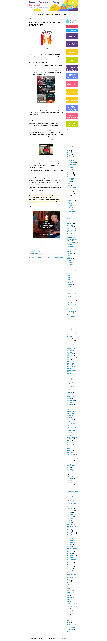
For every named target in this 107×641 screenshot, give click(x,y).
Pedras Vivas (70, 478)
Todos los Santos (71, 592)
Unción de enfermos (72, 603)
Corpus (69, 277)
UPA (68, 609)
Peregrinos (70, 494)
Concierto (69, 260)
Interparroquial (71, 357)
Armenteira (70, 173)
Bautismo (69, 191)
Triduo (68, 599)
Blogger (74, 638)
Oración (69, 450)
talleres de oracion (72, 585)
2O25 (68, 151)
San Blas (69, 544)
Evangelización (71, 327)
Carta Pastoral (71, 211)
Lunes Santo (70, 396)
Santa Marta (70, 566)
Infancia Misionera (72, 344)
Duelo (68, 298)
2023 (34, 253)
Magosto (69, 398)
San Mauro (70, 551)
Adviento (69, 160)
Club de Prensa (71, 242)
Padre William (70, 456)
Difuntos (69, 291)
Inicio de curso (71, 348)
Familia (69, 329)
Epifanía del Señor (72, 319)
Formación (70, 335)
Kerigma (69, 383)
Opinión (69, 448)
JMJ (68, 361)
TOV (68, 595)
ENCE (68, 308)
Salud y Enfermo (71, 533)
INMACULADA (71, 350)
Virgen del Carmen (72, 624)
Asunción (69, 181)
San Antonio (70, 538)
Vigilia (68, 620)
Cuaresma (70, 284)
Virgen (68, 622)
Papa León (70, 460)
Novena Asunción (71, 427)
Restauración (70, 516)
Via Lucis (69, 610)
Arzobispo (69, 175)
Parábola (69, 462)
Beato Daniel (70, 193)
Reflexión (69, 512)
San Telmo (70, 557)
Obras (68, 442)
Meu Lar (69, 406)
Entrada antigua (59, 257)
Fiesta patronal (71, 333)
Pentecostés (70, 486)
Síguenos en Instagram (70, 26)
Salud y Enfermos (71, 535)
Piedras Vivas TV (71, 500)
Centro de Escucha (72, 234)
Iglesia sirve (70, 341)
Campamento (70, 205)
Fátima (69, 331)
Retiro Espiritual (71, 518)
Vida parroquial (71, 616)
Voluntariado (70, 629)
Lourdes (69, 394)
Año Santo (70, 167)
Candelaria (70, 207)
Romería (69, 522)
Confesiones (70, 268)
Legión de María (71, 387)
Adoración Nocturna (72, 156)
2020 (68, 137)
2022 (68, 141)
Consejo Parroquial (72, 272)
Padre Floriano (71, 454)
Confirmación (70, 270)
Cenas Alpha (70, 228)
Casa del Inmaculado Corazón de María (72, 218)
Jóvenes (69, 377)
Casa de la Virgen (71, 213)
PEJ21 (69, 480)
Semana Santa (71, 583)
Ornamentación (71, 452)
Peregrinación (70, 488)
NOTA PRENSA (71, 423)
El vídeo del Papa (71, 304)
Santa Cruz (70, 562)
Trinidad (69, 601)
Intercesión (70, 355)
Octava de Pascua (72, 444)
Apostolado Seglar (72, 169)
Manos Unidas (71, 400)
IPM (68, 359)
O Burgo (69, 440)
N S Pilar (69, 417)
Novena (69, 425)
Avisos (69, 183)
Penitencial (70, 484)
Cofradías (69, 253)
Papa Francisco (71, 458)
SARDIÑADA (70, 577)
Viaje (68, 614)
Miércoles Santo (71, 411)
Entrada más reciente (35, 257)
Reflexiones (70, 514)
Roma (68, 520)
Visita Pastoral (71, 627)
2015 (68, 131)
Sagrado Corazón (71, 526)
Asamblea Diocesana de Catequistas (70, 178)
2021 (68, 139)
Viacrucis (69, 612)
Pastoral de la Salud (72, 472)
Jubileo (69, 379)
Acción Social (39, 253)
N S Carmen (70, 415)
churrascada (70, 237)
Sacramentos (70, 524)
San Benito (70, 542)
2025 (68, 147)
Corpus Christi (71, 279)
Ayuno (68, 185)
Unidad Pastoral (71, 607)
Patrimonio (70, 476)
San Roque (70, 553)
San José (69, 546)
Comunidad (70, 255)
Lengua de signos (72, 388)
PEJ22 (69, 482)
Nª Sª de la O (70, 419)
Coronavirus (70, 275)
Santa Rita (70, 568)
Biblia (68, 195)
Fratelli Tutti (70, 337)
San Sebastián (71, 555)
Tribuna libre (70, 597)
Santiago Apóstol (71, 574)
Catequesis (70, 223)
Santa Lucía (70, 564)
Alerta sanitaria (71, 162)
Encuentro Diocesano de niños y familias (72, 311)
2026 (68, 149)
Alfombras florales (72, 164)
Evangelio (69, 325)
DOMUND (69, 296)
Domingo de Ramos (72, 293)
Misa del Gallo (71, 413)
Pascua (69, 467)
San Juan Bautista (72, 548)
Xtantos (69, 631)
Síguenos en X (72, 30)
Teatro (68, 588)
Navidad (69, 421)
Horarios (69, 339)
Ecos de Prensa (71, 300)
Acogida (69, 155)
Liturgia (69, 392)
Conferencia (70, 262)
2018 (68, 133)
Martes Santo (70, 402)
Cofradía (69, 244)
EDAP (68, 302)
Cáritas (69, 209)
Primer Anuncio (71, 510)
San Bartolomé (71, 540)
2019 (68, 135)
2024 (68, 145)
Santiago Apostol (71, 570)
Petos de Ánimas (71, 496)
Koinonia (69, 385)
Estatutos (69, 323)
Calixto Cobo (70, 200)
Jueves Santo (70, 381)
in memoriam (70, 342)
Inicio (47, 257)
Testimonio (70, 590)
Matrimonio (70, 404)
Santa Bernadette (71, 559)
